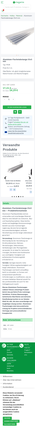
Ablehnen (7, 418)
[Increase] (13, 99)
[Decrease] (4, 99)
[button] (17, 55)
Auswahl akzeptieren (11, 421)
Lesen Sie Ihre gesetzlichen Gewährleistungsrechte (17, 132)
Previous (6, 177)
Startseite (4, 16)
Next (29, 177)
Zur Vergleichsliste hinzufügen (20, 112)
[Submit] (28, 7)
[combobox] (17, 7)
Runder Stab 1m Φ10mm (13, 181)
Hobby (12, 16)
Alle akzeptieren (9, 424)
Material (19, 16)
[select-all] (8, 156)
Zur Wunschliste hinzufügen (15, 112)
